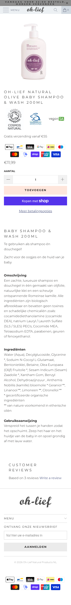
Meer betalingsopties (35, 211)
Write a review (50, 478)
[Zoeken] (57, 10)
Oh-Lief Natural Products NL (40, 562)
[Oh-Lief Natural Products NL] (35, 10)
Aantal (9, 171)
